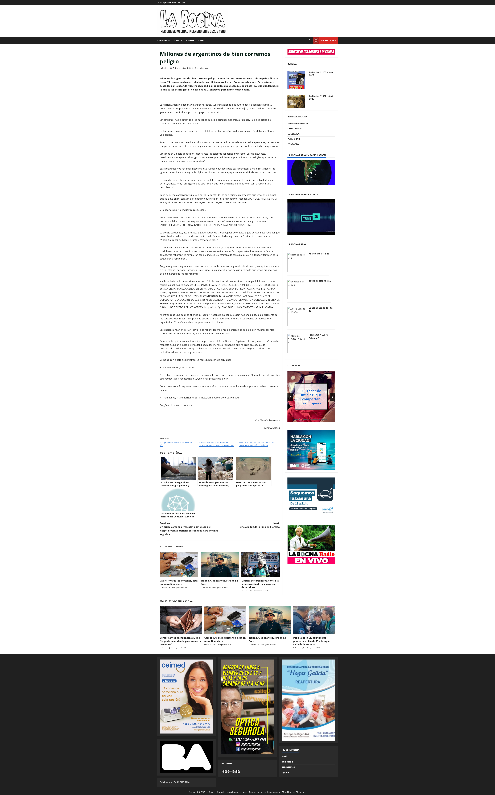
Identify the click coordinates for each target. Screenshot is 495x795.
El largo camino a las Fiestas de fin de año (176, 443)
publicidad (287, 761)
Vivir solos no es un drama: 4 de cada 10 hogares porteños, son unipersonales (311, 396)
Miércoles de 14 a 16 (319, 253)
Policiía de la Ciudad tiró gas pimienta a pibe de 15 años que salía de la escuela (311, 641)
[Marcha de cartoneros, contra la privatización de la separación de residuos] (260, 564)
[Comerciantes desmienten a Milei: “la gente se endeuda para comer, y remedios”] (181, 620)
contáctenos (288, 766)
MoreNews (287, 792)
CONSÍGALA (293, 133)
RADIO (201, 40)
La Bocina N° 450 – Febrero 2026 (318, 97)
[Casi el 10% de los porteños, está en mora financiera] (179, 564)
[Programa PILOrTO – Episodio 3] (297, 343)
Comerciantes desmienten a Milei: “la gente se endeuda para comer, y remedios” (180, 641)
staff (284, 756)
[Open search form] (309, 40)
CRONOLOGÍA (294, 128)
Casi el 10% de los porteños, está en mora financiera (179, 582)
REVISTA (190, 40)
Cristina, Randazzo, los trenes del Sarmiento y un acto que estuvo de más (216, 443)
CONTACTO (293, 144)
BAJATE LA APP (328, 40)
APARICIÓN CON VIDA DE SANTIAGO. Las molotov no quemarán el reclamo (256, 443)
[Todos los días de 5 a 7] (297, 289)
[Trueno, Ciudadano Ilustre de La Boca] (220, 564)
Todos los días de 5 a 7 (320, 280)
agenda (286, 772)
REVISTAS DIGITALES (297, 123)
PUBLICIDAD (293, 139)
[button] (296, 419)
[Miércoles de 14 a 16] (297, 262)
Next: (260, 525)
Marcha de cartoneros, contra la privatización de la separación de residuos (260, 584)
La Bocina (164, 68)
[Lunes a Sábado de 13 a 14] (297, 316)
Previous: (189, 529)
